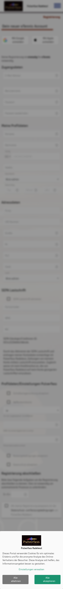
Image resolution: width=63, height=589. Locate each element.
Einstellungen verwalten (31, 569)
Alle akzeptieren (49, 579)
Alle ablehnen (16, 579)
